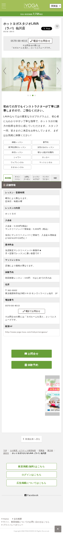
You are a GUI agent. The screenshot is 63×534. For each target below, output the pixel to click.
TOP (5, 450)
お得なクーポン (27, 178)
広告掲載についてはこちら (31, 482)
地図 (55, 178)
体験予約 (32, 364)
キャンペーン (17, 178)
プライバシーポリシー (13, 525)
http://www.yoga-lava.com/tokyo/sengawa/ (26, 332)
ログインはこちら (31, 474)
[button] (28, 95)
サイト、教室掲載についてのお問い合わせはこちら (26, 522)
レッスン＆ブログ (36, 178)
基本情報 (8, 178)
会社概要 (18, 519)
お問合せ (32, 353)
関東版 (41, 450)
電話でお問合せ (41, 40)
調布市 (6, 453)
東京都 (50, 450)
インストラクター (46, 178)
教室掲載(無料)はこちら (31, 466)
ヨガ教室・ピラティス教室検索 (23, 450)
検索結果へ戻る (32, 439)
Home (6, 519)
